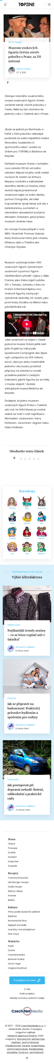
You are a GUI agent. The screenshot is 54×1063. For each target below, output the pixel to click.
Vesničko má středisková (21, 929)
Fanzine (26, 1045)
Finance (11, 698)
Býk (27, 508)
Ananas (12, 895)
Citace (11, 843)
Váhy (27, 538)
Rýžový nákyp (15, 891)
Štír (41, 523)
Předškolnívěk (13, 1045)
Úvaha (11, 950)
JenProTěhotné (30, 1042)
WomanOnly (24, 1039)
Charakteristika (16, 954)
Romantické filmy (17, 920)
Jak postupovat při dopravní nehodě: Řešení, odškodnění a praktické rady (25, 791)
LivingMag (12, 1052)
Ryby (12, 523)
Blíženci (41, 553)
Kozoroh (42, 508)
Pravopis (12, 848)
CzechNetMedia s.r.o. (32, 1025)
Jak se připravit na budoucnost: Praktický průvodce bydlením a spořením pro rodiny (23, 710)
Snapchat (13, 861)
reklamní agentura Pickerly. (22, 1035)
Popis (11, 945)
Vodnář (12, 538)
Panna (12, 508)
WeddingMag (36, 1049)
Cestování (13, 779)
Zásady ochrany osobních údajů (27, 998)
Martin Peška (23, 68)
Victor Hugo (14, 963)
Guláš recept (15, 886)
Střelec (27, 523)
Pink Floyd (13, 934)
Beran (41, 538)
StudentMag (37, 1045)
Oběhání (16, 1042)
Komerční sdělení (25, 647)
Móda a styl (13, 624)
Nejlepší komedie (17, 925)
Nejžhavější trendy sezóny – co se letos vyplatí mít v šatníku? (26, 635)
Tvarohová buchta (18, 877)
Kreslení (12, 857)
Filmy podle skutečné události (24, 911)
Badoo (11, 900)
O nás (27, 989)
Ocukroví (23, 1052)
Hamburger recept (18, 882)
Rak (27, 553)
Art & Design (15, 42)
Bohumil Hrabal (16, 959)
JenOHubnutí (36, 1052)
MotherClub (38, 1039)
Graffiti (12, 852)
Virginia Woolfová (17, 968)
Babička (12, 916)
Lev (12, 553)
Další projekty (27, 993)
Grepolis (12, 865)
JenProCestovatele (17, 1049)
